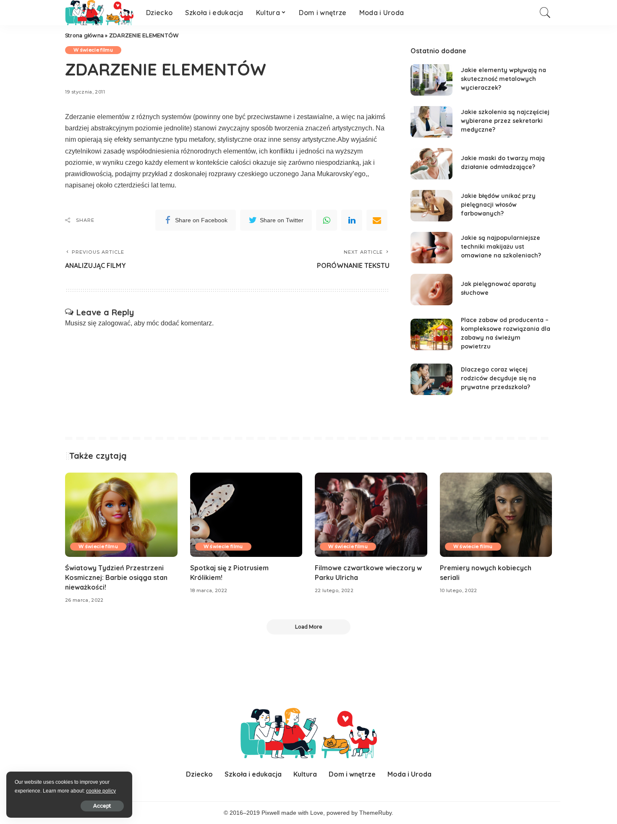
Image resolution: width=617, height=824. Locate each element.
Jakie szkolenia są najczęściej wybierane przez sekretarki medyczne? (505, 120)
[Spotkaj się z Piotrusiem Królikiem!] (246, 515)
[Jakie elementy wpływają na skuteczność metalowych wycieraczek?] (431, 80)
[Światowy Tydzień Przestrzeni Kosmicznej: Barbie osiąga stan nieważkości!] (121, 515)
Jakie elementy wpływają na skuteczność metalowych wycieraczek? (503, 78)
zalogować (114, 323)
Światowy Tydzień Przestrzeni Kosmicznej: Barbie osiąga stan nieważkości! (116, 577)
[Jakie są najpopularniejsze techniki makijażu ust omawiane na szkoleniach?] (431, 247)
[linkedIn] (351, 220)
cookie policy (101, 791)
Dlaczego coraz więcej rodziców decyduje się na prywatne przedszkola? (498, 378)
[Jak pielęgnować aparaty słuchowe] (431, 289)
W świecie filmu (93, 50)
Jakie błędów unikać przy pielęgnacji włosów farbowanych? (498, 204)
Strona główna (84, 35)
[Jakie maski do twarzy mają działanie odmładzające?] (431, 163)
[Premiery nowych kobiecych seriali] (496, 515)
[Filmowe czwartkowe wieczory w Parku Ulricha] (371, 515)
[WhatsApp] (326, 220)
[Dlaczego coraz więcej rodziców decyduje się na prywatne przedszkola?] (431, 379)
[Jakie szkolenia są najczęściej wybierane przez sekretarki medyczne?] (431, 122)
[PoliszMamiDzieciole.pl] (99, 12)
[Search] (545, 12)
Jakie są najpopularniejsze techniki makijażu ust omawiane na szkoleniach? (501, 246)
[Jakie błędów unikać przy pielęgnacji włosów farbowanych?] (431, 205)
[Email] (376, 220)
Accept (102, 806)
